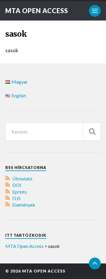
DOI (16, 185)
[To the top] (95, 263)
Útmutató (22, 178)
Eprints (19, 192)
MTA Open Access (36, 11)
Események (23, 204)
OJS (16, 198)
